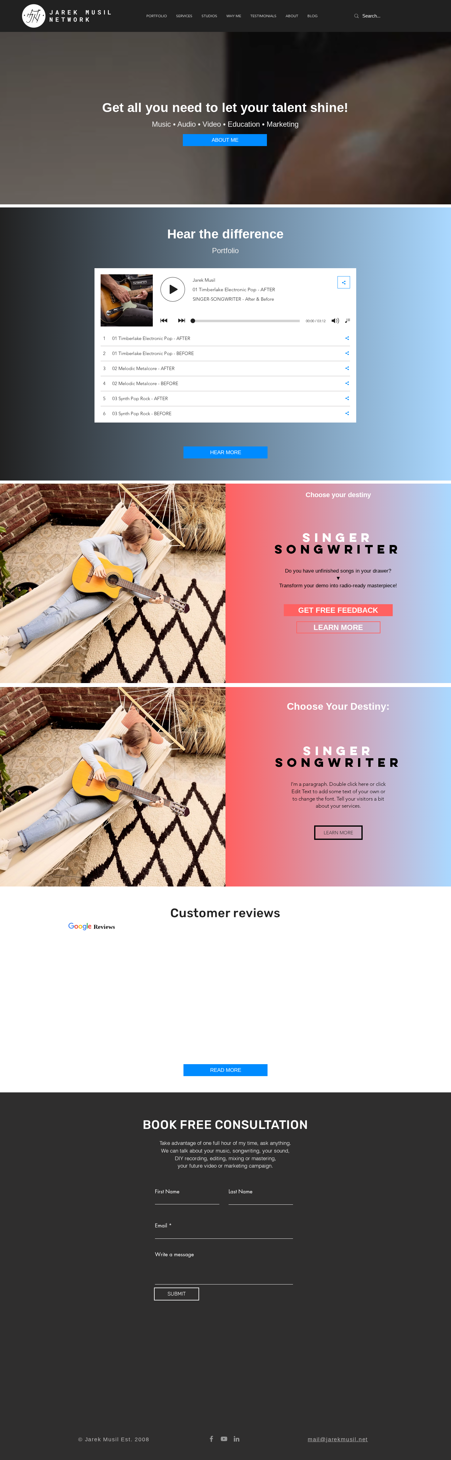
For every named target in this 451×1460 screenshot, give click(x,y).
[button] (338, 832)
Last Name (240, 1191)
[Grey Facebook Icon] (211, 1439)
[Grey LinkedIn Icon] (237, 1439)
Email (161, 1225)
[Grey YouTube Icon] (224, 1439)
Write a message (174, 1254)
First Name (167, 1191)
